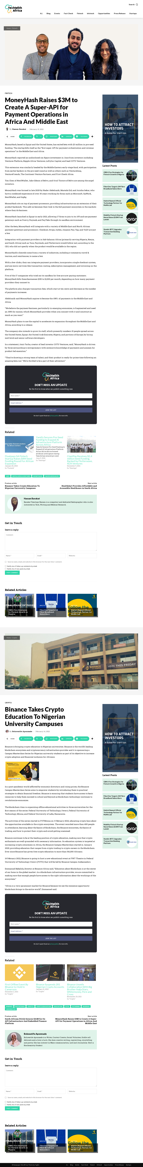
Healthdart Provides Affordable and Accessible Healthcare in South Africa (78, 487)
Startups (128, 1165)
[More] (92, 136)
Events (77, 1165)
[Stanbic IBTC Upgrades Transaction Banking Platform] (131, 232)
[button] (133, 4)
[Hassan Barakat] (7, 129)
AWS (7, 476)
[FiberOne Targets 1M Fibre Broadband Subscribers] (50, 605)
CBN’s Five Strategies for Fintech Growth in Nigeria (18, 612)
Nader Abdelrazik (52, 476)
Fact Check (84, 1165)
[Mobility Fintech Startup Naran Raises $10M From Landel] (131, 218)
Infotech (43, 605)
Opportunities (108, 1165)
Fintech (14, 28)
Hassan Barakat (19, 129)
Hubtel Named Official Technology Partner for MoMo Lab (81, 612)
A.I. (67, 1165)
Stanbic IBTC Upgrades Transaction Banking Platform (113, 231)
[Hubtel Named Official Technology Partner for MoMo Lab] (82, 605)
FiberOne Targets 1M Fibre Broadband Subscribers (49, 612)
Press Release (119, 1165)
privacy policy (54, 415)
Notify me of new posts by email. (18, 569)
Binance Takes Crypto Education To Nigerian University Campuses (22, 487)
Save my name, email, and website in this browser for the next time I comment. (35, 562)
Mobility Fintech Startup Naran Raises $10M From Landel (113, 217)
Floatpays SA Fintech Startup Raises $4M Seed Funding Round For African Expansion (19, 460)
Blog (71, 1165)
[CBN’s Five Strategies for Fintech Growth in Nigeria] (19, 605)
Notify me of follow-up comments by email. (22, 566)
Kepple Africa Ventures (21, 476)
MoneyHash (37, 476)
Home (9, 28)
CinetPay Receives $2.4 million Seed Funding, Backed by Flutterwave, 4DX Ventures (80, 460)
